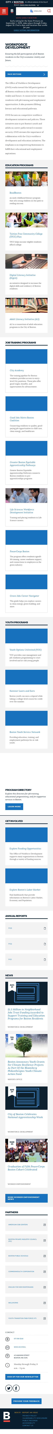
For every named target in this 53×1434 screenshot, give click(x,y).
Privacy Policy (30, 1415)
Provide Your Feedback (26, 1401)
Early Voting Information (26, 30)
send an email (20, 1347)
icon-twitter (8, 1388)
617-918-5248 (18, 1338)
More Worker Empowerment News (24, 1198)
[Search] (48, 11)
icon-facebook (16, 1388)
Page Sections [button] (14, 74)
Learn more (14, 807)
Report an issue (26, 1412)
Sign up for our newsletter (22, 1377)
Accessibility (29, 1423)
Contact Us (28, 1425)
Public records (30, 1420)
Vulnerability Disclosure (35, 1418)
